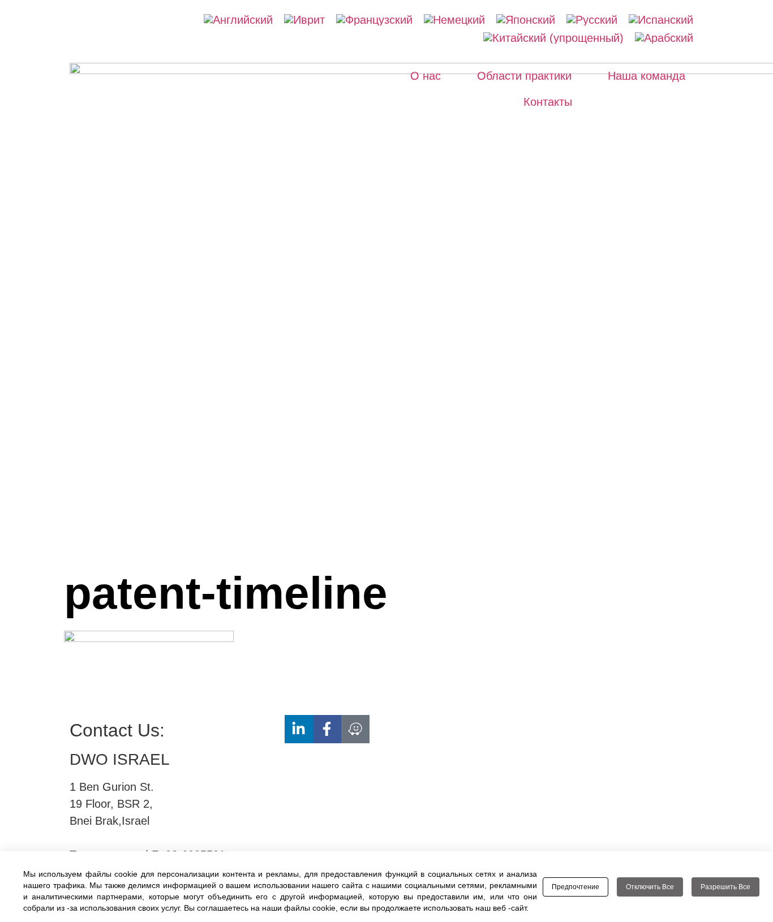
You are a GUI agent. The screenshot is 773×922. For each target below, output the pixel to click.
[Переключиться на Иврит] (304, 19)
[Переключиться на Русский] (592, 19)
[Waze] (355, 729)
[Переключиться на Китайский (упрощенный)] (553, 38)
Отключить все (650, 887)
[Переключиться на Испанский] (661, 19)
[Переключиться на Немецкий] (454, 19)
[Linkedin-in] (299, 729)
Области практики (524, 76)
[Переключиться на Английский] (238, 19)
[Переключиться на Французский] (374, 19)
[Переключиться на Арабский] (664, 38)
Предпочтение (575, 887)
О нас (425, 76)
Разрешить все (725, 887)
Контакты (547, 102)
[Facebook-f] (327, 729)
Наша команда (646, 76)
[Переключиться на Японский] (526, 19)
